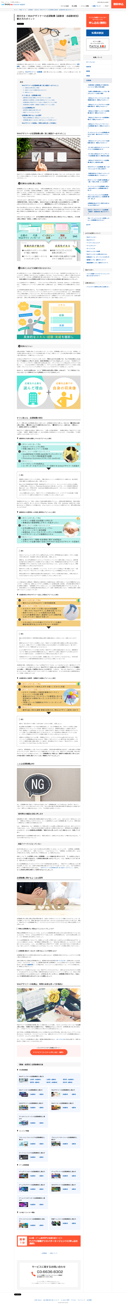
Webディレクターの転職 (93, 251)
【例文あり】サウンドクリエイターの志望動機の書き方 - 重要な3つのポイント (98, 99)
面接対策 (88, 66)
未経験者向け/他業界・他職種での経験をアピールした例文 (39, 104)
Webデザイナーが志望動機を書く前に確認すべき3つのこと (57, 867)
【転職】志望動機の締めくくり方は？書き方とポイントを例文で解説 (98, 92)
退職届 (88, 75)
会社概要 (89, 1300)
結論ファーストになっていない (31, 112)
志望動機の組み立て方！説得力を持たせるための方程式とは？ (98, 204)
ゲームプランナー (91, 245)
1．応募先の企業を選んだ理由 (31, 87)
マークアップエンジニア (93, 242)
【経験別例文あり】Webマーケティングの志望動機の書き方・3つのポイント (98, 174)
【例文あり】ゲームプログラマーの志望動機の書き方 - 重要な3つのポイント (98, 105)
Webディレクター (91, 237)
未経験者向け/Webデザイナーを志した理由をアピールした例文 (40, 102)
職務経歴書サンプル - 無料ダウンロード (97, 262)
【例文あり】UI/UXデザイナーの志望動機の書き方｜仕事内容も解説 (98, 161)
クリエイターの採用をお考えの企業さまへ (98, 286)
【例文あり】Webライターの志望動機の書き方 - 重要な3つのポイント (98, 118)
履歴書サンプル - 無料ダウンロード (96, 260)
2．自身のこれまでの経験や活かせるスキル (34, 90)
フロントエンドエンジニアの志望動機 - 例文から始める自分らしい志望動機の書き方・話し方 (98, 196)
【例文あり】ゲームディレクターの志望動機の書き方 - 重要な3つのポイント (98, 141)
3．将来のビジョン (28, 92)
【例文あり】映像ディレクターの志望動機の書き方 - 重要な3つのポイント (98, 112)
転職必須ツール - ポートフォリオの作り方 (98, 257)
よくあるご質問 (65, 1300)
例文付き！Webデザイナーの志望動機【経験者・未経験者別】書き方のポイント (98, 211)
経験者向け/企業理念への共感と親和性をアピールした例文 (39, 100)
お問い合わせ (38, 1300)
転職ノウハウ (53, 1253)
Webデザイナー (91, 240)
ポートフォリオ (90, 62)
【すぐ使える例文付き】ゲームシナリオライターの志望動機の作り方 (98, 148)
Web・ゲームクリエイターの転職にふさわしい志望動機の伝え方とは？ (98, 219)
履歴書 (88, 71)
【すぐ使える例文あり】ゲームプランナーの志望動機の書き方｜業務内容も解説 (98, 154)
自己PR (88, 224)
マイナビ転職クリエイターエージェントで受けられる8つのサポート (98, 274)
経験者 (41, 1094)
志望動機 (44, 1253)
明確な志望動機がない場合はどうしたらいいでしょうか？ (38, 117)
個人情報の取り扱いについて (51, 1300)
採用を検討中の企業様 (102, 2)
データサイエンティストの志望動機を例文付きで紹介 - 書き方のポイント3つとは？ (98, 134)
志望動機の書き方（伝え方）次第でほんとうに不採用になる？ (40, 120)
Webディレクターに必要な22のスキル (97, 254)
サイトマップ (81, 1300)
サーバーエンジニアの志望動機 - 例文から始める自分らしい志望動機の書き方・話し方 (98, 188)
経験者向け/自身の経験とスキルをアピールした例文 (37, 97)
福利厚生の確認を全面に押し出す (32, 110)
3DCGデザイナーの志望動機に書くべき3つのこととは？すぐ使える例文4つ (99, 167)
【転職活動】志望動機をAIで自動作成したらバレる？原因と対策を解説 (98, 86)
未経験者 (32, 1094)
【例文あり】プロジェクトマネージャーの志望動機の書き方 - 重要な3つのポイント (99, 126)
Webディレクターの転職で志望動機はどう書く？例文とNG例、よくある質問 (98, 181)
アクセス (73, 1300)
